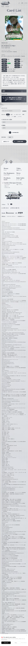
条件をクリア (6, 141)
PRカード (6, 186)
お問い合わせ (6, 208)
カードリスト (7, 184)
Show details (24, 642)
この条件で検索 (20, 141)
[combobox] (14, 122)
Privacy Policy (4, 639)
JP (19, 3)
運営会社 (3, 216)
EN (22, 3)
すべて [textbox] (4, 122)
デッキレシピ (7, 187)
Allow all (6, 642)
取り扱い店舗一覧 (15, 208)
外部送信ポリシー (21, 216)
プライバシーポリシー (11, 216)
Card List (7, 6)
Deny (16, 642)
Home (2, 6)
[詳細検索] (24, 111)
